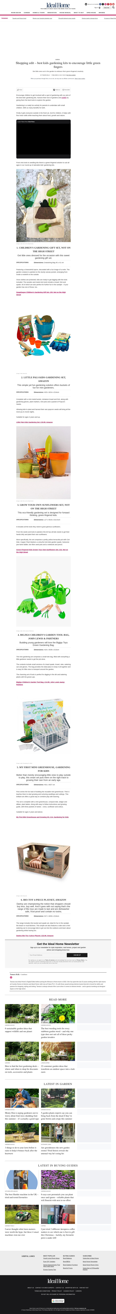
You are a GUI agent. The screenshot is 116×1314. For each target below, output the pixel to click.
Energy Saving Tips (49, 1269)
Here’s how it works (80, 78)
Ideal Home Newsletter (90, 1261)
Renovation (52, 12)
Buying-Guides (71, 75)
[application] (43, 139)
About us (30, 1287)
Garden (27, 12)
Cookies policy (68, 1291)
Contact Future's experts (44, 1287)
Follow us (57, 89)
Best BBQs (66, 1261)
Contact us (60, 1287)
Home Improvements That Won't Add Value (51, 1265)
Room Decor (16, 12)
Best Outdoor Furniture (70, 1265)
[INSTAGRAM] (11, 977)
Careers (79, 1291)
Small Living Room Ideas (51, 1258)
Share (20, 89)
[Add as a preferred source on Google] (58, 1301)
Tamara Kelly (46, 75)
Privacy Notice (80, 960)
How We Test (84, 1287)
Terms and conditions (42, 1291)
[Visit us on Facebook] (100, 4)
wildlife (64, 98)
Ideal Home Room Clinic (91, 1265)
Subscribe (106, 7)
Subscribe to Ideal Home (91, 1258)
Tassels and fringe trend (19, 18)
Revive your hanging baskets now (42, 18)
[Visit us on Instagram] (105, 4)
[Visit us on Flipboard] (111, 4)
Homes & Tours (39, 12)
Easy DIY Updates (49, 1261)
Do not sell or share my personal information (58, 1294)
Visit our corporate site (80, 1308)
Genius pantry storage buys (90, 18)
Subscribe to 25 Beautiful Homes (91, 1268)
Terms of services (50, 960)
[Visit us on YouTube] (113, 4)
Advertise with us (71, 1287)
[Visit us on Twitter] (103, 4)
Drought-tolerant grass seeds (67, 18)
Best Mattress (67, 1258)
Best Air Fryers (67, 1268)
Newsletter (67, 89)
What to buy (79, 12)
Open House (91, 12)
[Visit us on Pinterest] (108, 4)
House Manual (65, 12)
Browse (102, 12)
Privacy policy (57, 1291)
